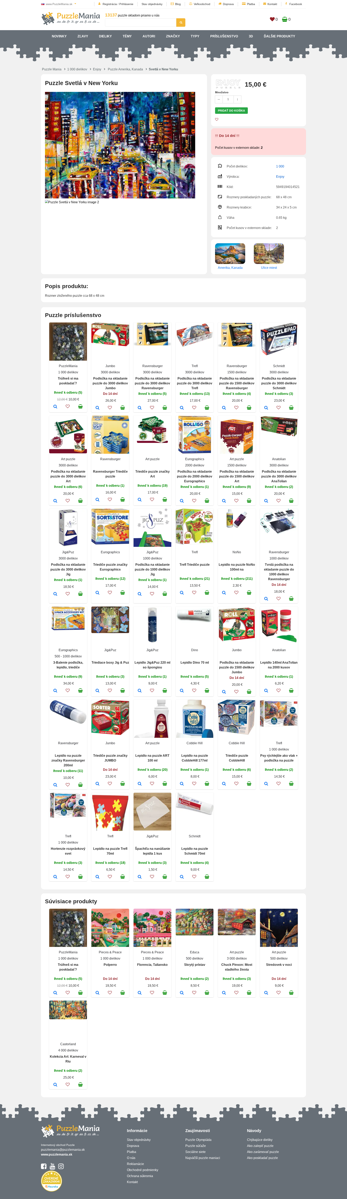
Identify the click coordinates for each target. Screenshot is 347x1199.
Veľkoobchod (202, 4)
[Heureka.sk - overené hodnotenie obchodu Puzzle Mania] (51, 1190)
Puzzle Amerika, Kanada (125, 69)
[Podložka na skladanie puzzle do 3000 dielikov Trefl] (182, 408)
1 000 (280, 166)
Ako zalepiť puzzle (260, 1146)
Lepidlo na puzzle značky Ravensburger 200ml (68, 760)
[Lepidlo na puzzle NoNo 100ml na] (224, 593)
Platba (251, 4)
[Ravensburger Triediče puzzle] (97, 500)
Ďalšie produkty (279, 36)
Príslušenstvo (224, 36)
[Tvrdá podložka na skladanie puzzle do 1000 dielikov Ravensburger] (266, 599)
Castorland (68, 1044)
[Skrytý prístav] (182, 993)
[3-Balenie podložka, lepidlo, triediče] (55, 691)
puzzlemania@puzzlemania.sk (63, 1149)
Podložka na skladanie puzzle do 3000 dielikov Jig (68, 569)
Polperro (110, 964)
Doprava (228, 4)
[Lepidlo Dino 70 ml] (182, 691)
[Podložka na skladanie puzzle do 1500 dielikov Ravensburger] (224, 408)
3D (251, 36)
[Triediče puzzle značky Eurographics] (97, 593)
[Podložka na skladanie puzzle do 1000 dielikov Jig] (140, 594)
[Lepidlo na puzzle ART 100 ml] (140, 784)
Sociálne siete (195, 1152)
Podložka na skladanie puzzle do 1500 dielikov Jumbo (236, 667)
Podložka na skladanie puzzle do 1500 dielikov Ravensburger (236, 383)
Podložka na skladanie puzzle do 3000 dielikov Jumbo (110, 383)
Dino (194, 650)
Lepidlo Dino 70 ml (195, 662)
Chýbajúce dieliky (259, 1140)
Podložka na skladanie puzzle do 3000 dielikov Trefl (194, 383)
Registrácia (110, 4)
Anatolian (279, 459)
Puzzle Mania (51, 69)
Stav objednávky (152, 4)
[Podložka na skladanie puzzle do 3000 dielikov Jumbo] (97, 408)
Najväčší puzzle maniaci (202, 1158)
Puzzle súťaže (195, 1146)
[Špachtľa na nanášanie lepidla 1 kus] (140, 877)
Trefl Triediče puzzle (195, 564)
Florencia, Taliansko (152, 964)
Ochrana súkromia (140, 1176)
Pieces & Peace (110, 952)
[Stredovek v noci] (266, 993)
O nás (131, 1158)
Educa (194, 952)
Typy (195, 36)
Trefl (195, 366)
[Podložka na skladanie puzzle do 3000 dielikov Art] (55, 501)
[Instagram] (61, 1168)
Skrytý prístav (194, 964)
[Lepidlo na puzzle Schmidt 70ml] (182, 877)
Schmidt (279, 366)
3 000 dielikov (237, 958)
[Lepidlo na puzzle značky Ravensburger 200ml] (55, 785)
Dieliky (105, 36)
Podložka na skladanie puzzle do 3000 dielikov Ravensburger (152, 383)
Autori (149, 36)
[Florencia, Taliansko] (140, 993)
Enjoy (97, 69)
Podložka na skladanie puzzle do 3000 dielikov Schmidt (279, 383)
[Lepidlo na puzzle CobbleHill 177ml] (182, 784)
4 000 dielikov (68, 1050)
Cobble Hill (195, 743)
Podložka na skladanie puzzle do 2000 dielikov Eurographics (194, 476)
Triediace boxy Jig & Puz (110, 662)
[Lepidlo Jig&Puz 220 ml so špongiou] (140, 691)
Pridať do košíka (231, 110)
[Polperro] (97, 993)
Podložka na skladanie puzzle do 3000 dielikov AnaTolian (279, 476)
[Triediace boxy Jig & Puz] (97, 691)
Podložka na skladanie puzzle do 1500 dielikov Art (236, 476)
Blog (178, 4)
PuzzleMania (68, 366)
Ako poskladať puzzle (262, 1158)
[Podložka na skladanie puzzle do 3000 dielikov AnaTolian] (266, 501)
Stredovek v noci (279, 964)
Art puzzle (68, 459)
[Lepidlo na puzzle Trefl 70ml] (97, 877)
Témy (127, 36)
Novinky (59, 36)
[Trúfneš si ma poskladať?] (55, 407)
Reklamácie (135, 1164)
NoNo (237, 552)
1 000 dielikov (77, 69)
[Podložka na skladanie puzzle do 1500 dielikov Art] (224, 501)
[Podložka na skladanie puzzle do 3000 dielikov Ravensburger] (140, 408)
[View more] (110, 345)
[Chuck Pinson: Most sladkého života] (224, 993)
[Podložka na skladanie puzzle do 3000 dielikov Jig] (55, 594)
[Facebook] (43, 1168)
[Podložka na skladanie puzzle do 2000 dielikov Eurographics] (182, 501)
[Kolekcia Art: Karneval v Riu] (55, 1085)
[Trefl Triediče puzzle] (182, 593)
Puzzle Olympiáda (198, 1140)
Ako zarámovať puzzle (263, 1152)
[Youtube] (52, 1168)
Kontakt (272, 4)
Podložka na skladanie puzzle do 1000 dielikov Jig (152, 569)
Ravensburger (152, 366)
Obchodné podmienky (142, 1170)
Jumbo (110, 366)
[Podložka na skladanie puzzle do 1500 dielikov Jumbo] (224, 692)
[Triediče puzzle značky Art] (140, 500)
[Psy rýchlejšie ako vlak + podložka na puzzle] (266, 784)
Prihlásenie (126, 4)
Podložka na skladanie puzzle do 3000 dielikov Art (68, 476)
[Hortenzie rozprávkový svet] (55, 877)
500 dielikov (194, 958)
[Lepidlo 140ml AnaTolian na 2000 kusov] (266, 691)
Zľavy (83, 36)
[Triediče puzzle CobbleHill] (224, 784)
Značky (173, 36)
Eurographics (194, 459)
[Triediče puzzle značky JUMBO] (97, 784)
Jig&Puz (68, 552)
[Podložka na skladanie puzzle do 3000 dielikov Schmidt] (266, 408)
